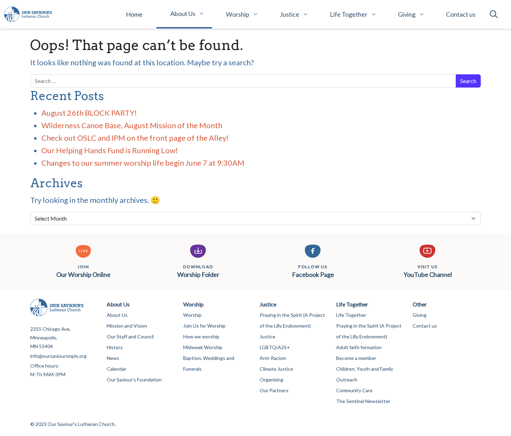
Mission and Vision (127, 326)
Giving (406, 14)
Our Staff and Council (130, 336)
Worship (237, 14)
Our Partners (274, 390)
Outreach (346, 379)
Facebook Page (313, 271)
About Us (182, 13)
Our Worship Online (83, 271)
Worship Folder (198, 271)
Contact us (461, 14)
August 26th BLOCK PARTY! (89, 112)
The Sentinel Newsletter (363, 401)
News (113, 358)
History (115, 347)
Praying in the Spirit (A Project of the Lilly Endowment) (292, 320)
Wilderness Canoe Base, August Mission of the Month (131, 125)
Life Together (348, 14)
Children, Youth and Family (364, 369)
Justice (289, 14)
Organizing (271, 379)
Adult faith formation (359, 347)
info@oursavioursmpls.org (58, 356)
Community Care (354, 390)
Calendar (116, 369)
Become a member (356, 358)
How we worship (201, 336)
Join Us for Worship (204, 326)
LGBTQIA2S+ (275, 347)
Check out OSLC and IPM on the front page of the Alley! (135, 137)
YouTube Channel (428, 271)
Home (134, 14)
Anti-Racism (273, 358)
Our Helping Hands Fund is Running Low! (109, 150)
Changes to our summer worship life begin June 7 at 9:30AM (142, 162)
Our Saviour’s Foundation (134, 379)
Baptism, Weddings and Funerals (208, 363)
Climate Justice (276, 369)
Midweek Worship (202, 347)
